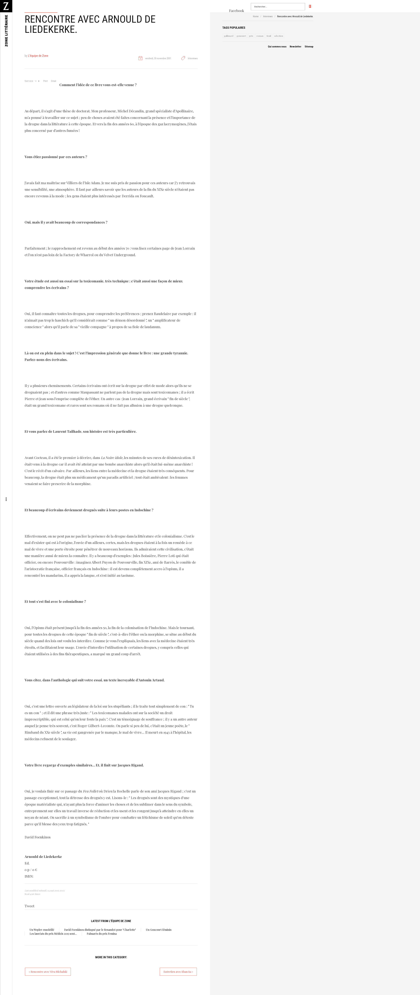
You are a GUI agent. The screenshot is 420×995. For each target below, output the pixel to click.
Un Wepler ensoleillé (42, 929)
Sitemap (309, 46)
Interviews (193, 58)
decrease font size (36, 81)
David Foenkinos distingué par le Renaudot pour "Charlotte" (100, 929)
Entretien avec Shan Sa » (178, 971)
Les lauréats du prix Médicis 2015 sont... (53, 933)
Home (256, 16)
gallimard (228, 35)
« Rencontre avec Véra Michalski (48, 971)
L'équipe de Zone (38, 55)
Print (45, 81)
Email (53, 81)
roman (259, 35)
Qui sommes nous (277, 46)
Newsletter (295, 46)
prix (251, 35)
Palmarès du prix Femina (102, 933)
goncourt (241, 35)
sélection (278, 35)
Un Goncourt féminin (158, 929)
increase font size (39, 81)
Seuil (269, 35)
